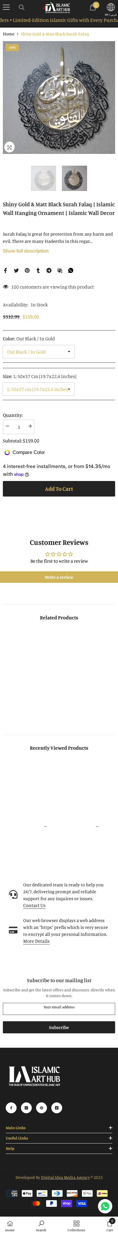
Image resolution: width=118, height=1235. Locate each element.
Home (8, 34)
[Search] (21, 7)
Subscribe (59, 1027)
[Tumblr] (38, 270)
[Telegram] (49, 270)
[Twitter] (16, 270)
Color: (29, 338)
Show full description (26, 251)
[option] (59, 97)
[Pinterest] (27, 270)
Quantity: (13, 415)
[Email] (59, 270)
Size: (39, 376)
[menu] (6, 7)
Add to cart (58, 488)
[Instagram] (26, 1107)
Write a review (59, 577)
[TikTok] (56, 1107)
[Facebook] (5, 270)
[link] (30, 709)
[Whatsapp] (70, 270)
